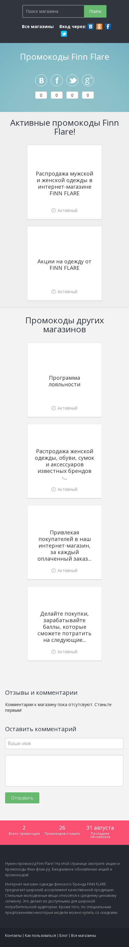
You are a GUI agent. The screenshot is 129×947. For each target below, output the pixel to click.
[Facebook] (108, 27)
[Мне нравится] (57, 80)
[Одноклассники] (99, 27)
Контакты (13, 935)
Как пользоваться (40, 935)
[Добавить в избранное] (96, 151)
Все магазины (38, 26)
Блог (63, 935)
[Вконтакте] (91, 27)
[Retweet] (72, 80)
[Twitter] (64, 34)
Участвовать (64, 209)
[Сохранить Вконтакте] (41, 80)
